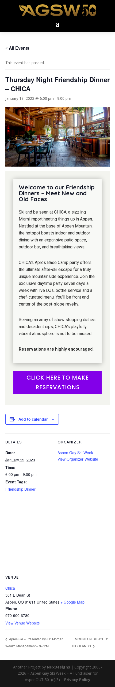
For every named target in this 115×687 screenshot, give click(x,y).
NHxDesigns (58, 667)
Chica (10, 588)
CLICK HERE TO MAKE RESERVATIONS (57, 382)
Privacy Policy (77, 679)
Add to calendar (33, 419)
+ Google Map (72, 602)
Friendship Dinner (20, 489)
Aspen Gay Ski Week (75, 452)
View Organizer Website (77, 459)
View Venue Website (22, 623)
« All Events (17, 48)
